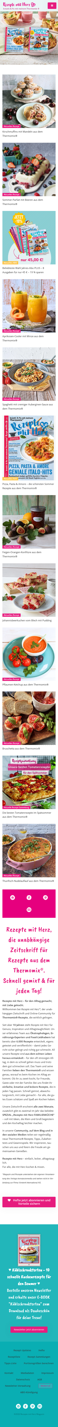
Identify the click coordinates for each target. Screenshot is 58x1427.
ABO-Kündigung (29, 1392)
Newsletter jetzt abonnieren (29, 1329)
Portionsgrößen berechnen (39, 1363)
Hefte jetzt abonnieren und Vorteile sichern (31, 1202)
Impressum (47, 1373)
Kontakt (9, 1373)
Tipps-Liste (10, 1363)
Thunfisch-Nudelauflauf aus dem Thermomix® (28, 880)
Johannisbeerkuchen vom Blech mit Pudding (27, 620)
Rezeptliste (14, 1356)
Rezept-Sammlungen (39, 1356)
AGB (39, 1379)
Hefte (42, 1350)
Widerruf (45, 1385)
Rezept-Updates (22, 1350)
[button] (52, 5)
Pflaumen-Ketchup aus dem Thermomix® (25, 684)
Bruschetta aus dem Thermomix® (21, 748)
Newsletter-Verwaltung (17, 1385)
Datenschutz (23, 1379)
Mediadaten (27, 1373)
